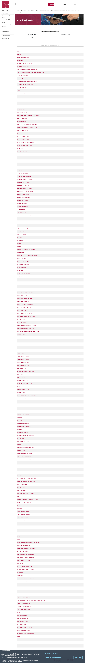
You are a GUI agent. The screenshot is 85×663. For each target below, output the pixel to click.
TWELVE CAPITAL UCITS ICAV (23, 609)
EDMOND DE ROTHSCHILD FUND (24, 298)
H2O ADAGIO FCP (21, 374)
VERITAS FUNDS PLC (22, 639)
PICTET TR (19, 539)
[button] (7, 10)
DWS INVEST (20, 270)
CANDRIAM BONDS (21, 170)
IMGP (18, 386)
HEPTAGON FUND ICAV (22, 380)
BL (18, 133)
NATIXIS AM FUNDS (21, 490)
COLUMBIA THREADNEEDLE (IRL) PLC (25, 215)
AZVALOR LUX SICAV (22, 121)
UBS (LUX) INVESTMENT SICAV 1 (24, 624)
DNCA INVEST (20, 240)
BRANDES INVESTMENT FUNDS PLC (25, 164)
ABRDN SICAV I (20, 60)
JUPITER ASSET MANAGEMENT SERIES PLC (26, 411)
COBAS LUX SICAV (21, 212)
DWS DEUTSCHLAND (22, 258)
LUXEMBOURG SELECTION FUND (24, 453)
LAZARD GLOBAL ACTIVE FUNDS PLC (25, 435)
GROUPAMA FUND (21, 368)
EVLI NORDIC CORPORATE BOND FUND (26, 313)
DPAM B (19, 243)
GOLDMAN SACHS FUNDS (23, 356)
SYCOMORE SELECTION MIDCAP (24, 594)
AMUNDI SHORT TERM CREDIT (24, 96)
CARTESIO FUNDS (21, 209)
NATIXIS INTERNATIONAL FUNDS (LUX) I (26, 493)
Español (75, 4)
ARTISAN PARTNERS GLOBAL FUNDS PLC (26, 106)
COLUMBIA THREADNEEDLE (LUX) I (25, 218)
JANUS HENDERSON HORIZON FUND (25, 401)
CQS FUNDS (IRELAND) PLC (23, 228)
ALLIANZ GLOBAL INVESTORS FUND (25, 84)
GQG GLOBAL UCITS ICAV (23, 362)
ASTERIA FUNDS (21, 109)
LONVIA (19, 444)
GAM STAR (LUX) (21, 340)
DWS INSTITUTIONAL (22, 267)
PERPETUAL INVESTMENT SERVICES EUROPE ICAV (28, 533)
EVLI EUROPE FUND (21, 310)
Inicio (19, 10)
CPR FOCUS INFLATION (22, 225)
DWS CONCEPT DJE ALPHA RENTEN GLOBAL (27, 255)
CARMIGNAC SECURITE (22, 206)
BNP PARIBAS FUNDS (22, 154)
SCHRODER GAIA (21, 575)
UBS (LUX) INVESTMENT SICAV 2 (24, 627)
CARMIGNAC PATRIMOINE (23, 200)
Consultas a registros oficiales (27, 10)
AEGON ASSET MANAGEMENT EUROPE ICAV (27, 69)
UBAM (18, 612)
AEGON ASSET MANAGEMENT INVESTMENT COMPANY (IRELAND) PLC (32, 72)
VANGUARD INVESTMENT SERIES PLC (25, 633)
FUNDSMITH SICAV (21, 334)
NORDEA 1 (19, 505)
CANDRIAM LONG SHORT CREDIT (24, 179)
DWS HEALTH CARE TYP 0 (23, 264)
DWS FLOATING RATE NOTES (23, 261)
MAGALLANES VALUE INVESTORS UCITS (26, 459)
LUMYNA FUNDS (21, 450)
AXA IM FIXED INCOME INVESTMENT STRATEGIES (28, 115)
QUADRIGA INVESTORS (22, 551)
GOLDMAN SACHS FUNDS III (23, 359)
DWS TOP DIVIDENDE (22, 283)
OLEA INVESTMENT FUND (23, 523)
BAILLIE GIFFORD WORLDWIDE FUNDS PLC (27, 124)
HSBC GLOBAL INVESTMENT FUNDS (25, 383)
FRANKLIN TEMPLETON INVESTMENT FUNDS (27, 328)
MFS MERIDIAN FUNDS (22, 472)
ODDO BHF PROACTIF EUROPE (24, 520)
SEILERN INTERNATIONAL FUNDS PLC (25, 581)
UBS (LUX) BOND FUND (22, 615)
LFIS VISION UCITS (21, 438)
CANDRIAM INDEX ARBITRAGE (24, 176)
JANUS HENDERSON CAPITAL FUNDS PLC (26, 395)
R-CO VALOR (20, 563)
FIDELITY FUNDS (21, 319)
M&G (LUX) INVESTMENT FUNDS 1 (24, 456)
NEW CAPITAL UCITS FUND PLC (24, 502)
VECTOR (19, 636)
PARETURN (19, 530)
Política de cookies (23, 657)
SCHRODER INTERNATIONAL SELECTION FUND (27, 578)
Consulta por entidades (56, 10)
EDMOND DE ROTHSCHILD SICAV (24, 301)
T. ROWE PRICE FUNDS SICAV (24, 597)
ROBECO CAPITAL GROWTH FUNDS (25, 566)
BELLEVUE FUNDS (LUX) (22, 130)
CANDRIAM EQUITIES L (22, 173)
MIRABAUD (19, 475)
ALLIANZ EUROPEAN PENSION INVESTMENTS (27, 81)
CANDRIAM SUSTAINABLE (23, 185)
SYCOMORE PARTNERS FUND (24, 591)
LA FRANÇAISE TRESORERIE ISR (24, 426)
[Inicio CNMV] (5, 4)
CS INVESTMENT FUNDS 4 (23, 231)
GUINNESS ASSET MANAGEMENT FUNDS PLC (27, 371)
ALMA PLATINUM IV (21, 87)
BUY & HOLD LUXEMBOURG (23, 167)
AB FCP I (19, 51)
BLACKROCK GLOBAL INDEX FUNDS (25, 142)
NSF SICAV (19, 508)
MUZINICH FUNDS (21, 487)
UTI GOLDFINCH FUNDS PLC (23, 630)
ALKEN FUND (20, 78)
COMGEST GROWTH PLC (22, 222)
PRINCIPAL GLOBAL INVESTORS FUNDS (26, 548)
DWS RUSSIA (20, 276)
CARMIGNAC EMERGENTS (23, 194)
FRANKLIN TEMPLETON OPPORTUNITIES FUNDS (28, 331)
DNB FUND (19, 237)
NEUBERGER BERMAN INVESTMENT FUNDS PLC (28, 499)
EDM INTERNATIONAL (22, 295)
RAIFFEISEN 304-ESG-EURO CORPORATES (26, 554)
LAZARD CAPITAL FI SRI (22, 432)
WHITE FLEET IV (20, 649)
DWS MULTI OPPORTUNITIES (23, 273)
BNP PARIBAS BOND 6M (22, 151)
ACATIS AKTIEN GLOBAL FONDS (24, 63)
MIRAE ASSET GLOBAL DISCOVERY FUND (26, 478)
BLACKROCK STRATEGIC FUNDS (24, 145)
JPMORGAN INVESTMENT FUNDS (24, 408)
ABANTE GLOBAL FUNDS (23, 57)
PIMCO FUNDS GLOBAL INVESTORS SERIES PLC (28, 542)
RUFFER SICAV (20, 572)
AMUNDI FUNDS (21, 93)
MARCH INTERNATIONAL (22, 469)
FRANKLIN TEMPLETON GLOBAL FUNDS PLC (27, 325)
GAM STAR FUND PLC (22, 344)
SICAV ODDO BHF (21, 585)
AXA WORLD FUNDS (22, 118)
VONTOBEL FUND (21, 642)
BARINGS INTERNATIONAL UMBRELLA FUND (27, 127)
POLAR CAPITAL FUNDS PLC (23, 545)
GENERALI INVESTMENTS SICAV (24, 350)
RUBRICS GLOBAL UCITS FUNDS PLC (25, 569)
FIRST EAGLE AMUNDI (22, 322)
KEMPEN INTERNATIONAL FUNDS (24, 414)
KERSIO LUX (20, 417)
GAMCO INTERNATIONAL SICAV (24, 347)
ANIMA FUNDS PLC (21, 100)
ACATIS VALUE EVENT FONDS (23, 66)
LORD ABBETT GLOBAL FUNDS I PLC (25, 447)
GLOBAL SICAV (20, 353)
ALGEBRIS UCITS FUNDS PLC (23, 75)
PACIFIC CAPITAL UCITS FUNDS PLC (25, 527)
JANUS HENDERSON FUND (23, 398)
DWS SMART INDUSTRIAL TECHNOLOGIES (26, 279)
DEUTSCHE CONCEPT (22, 234)
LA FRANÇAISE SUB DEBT (23, 423)
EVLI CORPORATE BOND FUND (24, 307)
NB (18, 496)
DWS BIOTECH (20, 252)
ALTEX (18, 90)
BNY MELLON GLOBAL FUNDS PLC (25, 161)
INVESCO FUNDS (21, 392)
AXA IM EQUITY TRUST (22, 112)
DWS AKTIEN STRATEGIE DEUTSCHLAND (26, 249)
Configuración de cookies (51, 653)
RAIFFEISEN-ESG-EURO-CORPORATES (25, 557)
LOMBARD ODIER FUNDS (23, 441)
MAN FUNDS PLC (21, 466)
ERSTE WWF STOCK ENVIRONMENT (25, 304)
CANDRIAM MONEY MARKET (23, 182)
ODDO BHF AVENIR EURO (23, 511)
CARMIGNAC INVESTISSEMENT (24, 197)
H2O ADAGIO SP (21, 377)
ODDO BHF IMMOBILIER (22, 517)
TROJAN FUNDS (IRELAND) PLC (24, 606)
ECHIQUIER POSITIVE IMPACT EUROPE (25, 292)
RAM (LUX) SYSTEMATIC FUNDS (24, 560)
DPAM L (19, 246)
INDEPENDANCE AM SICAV (23, 389)
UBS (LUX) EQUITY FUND (22, 621)
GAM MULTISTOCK (21, 337)
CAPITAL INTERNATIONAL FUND (24, 188)
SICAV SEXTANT (20, 588)
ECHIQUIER (19, 286)
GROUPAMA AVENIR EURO (23, 365)
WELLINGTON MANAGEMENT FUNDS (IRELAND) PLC (29, 646)
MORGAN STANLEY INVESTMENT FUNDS (26, 481)
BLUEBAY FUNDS (21, 148)
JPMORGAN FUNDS (21, 405)
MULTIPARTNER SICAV (22, 484)
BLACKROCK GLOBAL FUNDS (24, 139)
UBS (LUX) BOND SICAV (22, 618)
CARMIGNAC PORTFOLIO (22, 203)
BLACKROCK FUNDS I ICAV (23, 136)
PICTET (18, 536)
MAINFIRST (19, 462)
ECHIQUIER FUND (21, 289)
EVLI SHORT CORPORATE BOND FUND (26, 316)
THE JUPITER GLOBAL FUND (23, 603)
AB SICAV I (19, 54)
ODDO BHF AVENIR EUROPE (23, 514)
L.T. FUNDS (19, 420)
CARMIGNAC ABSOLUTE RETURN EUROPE (26, 191)
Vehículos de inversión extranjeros (42, 10)
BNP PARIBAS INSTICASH (23, 157)
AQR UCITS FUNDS (21, 103)
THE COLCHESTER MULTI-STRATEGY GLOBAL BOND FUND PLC (31, 600)
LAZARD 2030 (20, 429)
